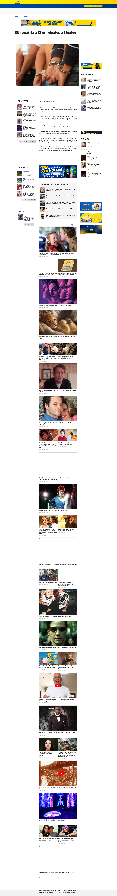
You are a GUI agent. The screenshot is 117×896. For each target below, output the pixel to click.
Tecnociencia (91, 2)
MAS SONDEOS (30, 224)
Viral (42, 5)
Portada (24, 2)
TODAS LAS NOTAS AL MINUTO (28, 141)
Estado (43, 2)
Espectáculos (77, 2)
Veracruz (29, 2)
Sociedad (84, 2)
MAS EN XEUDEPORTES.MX (29, 199)
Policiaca (70, 2)
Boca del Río (37, 2)
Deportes (64, 2)
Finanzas (30, 5)
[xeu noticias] (17, 2)
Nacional (48, 2)
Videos (46, 5)
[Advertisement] (27, 154)
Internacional (56, 2)
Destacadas (37, 5)
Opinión (51, 5)
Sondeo (56, 5)
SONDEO (22, 212)
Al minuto (24, 5)
